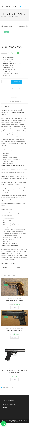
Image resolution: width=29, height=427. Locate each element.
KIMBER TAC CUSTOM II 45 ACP (14, 330)
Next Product (22, 26)
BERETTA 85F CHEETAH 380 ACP (14, 300)
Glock (14, 88)
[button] (3, 423)
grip (21, 124)
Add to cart (16, 82)
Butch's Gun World (9, 6)
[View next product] (26, 26)
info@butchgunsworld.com (10, 404)
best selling (10, 88)
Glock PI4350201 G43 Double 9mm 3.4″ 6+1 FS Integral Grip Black (14, 371)
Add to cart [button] (14, 307)
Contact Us (5, 407)
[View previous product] (2, 26)
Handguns (18, 88)
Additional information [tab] (14, 101)
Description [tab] (14, 98)
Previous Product (8, 26)
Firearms (7, 328)
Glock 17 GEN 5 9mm (13, 16)
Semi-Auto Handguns (17, 298)
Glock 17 (3, 118)
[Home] (1, 16)
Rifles (19, 368)
